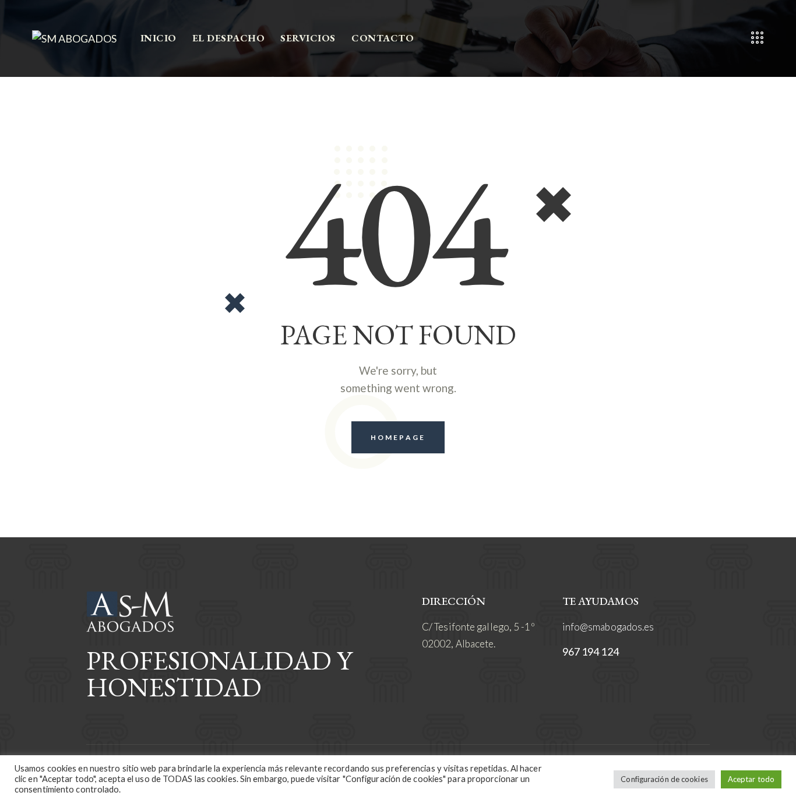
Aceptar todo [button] (751, 779)
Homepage (398, 437)
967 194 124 (590, 651)
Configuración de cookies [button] (664, 779)
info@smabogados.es (608, 627)
